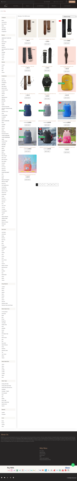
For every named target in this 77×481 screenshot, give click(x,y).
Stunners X (4, 200)
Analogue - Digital (5, 391)
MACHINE (4, 144)
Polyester (4, 414)
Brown (3, 245)
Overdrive (4, 170)
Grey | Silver (4, 259)
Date (3, 394)
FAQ (40, 456)
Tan (2, 352)
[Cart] (67, 2)
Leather (3, 286)
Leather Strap (4, 141)
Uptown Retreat (5, 216)
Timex (3, 55)
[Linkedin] (13, 477)
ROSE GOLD (4, 274)
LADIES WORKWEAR (6, 137)
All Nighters (4, 82)
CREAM (3, 248)
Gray (3, 254)
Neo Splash (4, 161)
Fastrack (3, 43)
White (3, 278)
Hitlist (3, 129)
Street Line (4, 192)
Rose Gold (4, 343)
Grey (3, 258)
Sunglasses (4, 31)
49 (48, 184)
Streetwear (4, 194)
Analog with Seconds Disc (7, 387)
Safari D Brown (5, 344)
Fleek (3, 113)
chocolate (4, 322)
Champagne (4, 247)
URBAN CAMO (4, 218)
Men (2, 70)
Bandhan (3, 84)
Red (2, 272)
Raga (3, 177)
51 (54, 184)
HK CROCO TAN (5, 333)
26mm (3, 375)
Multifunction (4, 404)
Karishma (3, 131)
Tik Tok (3, 207)
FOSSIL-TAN (4, 324)
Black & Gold (4, 88)
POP (2, 174)
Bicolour (3, 237)
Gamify (3, 118)
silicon (3, 299)
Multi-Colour (4, 337)
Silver (3, 276)
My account (42, 455)
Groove (3, 128)
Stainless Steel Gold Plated (7, 305)
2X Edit (3, 78)
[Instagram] (10, 477)
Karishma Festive (5, 133)
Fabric (3, 290)
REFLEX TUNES (5, 181)
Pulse (3, 176)
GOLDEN (3, 328)
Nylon (3, 294)
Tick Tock (4, 205)
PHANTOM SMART (5, 172)
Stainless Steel (5, 303)
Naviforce (4, 47)
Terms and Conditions (44, 458)
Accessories (40, 5)
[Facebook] (2, 477)
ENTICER (3, 101)
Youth (3, 225)
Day (2, 396)
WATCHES (15, 5)
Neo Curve (4, 157)
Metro (3, 152)
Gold (3, 250)
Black (3, 241)
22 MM (3, 371)
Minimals (3, 153)
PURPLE (3, 271)
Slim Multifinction (5, 185)
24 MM (3, 373)
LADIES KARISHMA (5, 135)
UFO (2, 214)
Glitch (3, 122)
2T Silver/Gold (4, 311)
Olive (3, 426)
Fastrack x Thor (5, 111)
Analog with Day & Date (6, 385)
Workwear (4, 223)
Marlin (3, 148)
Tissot (3, 57)
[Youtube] (4, 477)
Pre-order (42, 450)
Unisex (3, 72)
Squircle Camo (5, 190)
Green (3, 256)
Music (3, 20)
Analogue (3, 389)
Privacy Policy (42, 453)
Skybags (3, 52)
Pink (2, 269)
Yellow (3, 280)
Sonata (3, 54)
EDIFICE (3, 99)
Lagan (3, 139)
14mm (3, 364)
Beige (3, 236)
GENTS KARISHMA (5, 120)
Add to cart (27, 43)
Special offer (42, 452)
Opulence (4, 168)
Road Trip (4, 183)
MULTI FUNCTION (5, 402)
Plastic (3, 296)
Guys (3, 68)
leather (3, 292)
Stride (3, 196)
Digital (3, 398)
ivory (3, 261)
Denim (3, 95)
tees (2, 203)
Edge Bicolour (4, 97)
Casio (3, 39)
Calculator (67, 5)
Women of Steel (5, 222)
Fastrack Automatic (5, 106)
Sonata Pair (4, 187)
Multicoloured (4, 267)
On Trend (3, 166)
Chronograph (4, 393)
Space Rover (4, 188)
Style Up (3, 201)
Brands (54, 5)
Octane (3, 165)
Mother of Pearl (5, 265)
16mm (3, 366)
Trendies (3, 209)
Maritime (3, 146)
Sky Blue (3, 348)
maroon (3, 263)
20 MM (3, 369)
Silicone (3, 301)
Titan (3, 59)
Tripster (3, 212)
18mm (3, 368)
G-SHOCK (4, 117)
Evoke (3, 102)
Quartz (3, 405)
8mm (3, 377)
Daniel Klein (4, 41)
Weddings (4, 220)
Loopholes (4, 142)
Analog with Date (5, 383)
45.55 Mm (4, 232)
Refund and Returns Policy (45, 459)
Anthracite (4, 234)
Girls (3, 66)
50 (51, 184)
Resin (3, 297)
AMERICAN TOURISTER (6, 38)
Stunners (3, 198)
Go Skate (3, 124)
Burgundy (4, 321)
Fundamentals (4, 115)
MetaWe (3, 150)
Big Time (3, 239)
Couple (3, 65)
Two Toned (4, 354)
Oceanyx (3, 163)
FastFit (3, 104)
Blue (2, 243)
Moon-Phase (4, 155)
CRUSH (3, 93)
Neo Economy (4, 159)
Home (2, 11)
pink (2, 339)
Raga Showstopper (5, 179)
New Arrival (4, 24)
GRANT (3, 126)
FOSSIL (3, 45)
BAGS (27, 5)
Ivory (3, 335)
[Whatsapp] (7, 477)
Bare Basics (4, 86)
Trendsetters (4, 211)
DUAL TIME (4, 400)
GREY (3, 332)
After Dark (4, 80)
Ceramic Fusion (5, 90)
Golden (3, 252)
